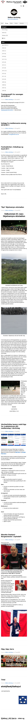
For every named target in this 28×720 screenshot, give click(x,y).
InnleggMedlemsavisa (14, 134)
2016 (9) (4, 62)
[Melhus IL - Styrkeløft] (14, 2)
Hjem (2, 23)
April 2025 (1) (5, 45)
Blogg (6, 23)
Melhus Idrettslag (9, 99)
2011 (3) (4, 76)
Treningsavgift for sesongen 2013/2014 (12, 95)
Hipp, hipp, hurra (7, 649)
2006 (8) (4, 90)
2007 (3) (4, 87)
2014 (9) (4, 68)
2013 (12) (4, 70)
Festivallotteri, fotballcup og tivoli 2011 (12, 148)
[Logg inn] (23, 6)
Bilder (11, 23)
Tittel (3, 680)
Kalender (22, 23)
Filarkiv (16, 23)
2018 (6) (4, 56)
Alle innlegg (4, 29)
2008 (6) (4, 85)
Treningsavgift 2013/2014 (7, 110)
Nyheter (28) (5, 35)
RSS (4, 38)
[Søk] (21, 6)
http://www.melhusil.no (13, 19)
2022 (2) (4, 48)
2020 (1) (4, 50)
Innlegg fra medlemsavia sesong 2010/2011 (13, 124)
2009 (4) (4, 82)
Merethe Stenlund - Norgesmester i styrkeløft (11, 536)
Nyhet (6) (4, 32)
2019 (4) (4, 53)
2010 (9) (4, 79)
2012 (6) (4, 73)
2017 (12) (4, 59)
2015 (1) (4, 65)
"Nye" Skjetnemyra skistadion (12, 207)
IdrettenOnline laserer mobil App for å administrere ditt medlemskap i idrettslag (13, 426)
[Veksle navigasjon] (26, 6)
